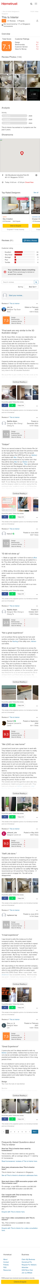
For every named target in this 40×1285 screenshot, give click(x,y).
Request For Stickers (29, 1265)
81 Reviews (11, 21)
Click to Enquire (15, 226)
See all (36, 192)
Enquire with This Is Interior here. (13, 1212)
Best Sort (32, 287)
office (35, 557)
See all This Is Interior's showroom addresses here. (20, 1175)
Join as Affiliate (27, 1273)
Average (8, 257)
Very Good (8, 254)
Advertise (25, 1267)
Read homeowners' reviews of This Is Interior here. (20, 1161)
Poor (6, 260)
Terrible (7, 262)
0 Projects (20, 21)
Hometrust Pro (27, 1262)
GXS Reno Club (27, 1270)
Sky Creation (8, 219)
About (5, 1259)
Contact (6, 1262)
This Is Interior (14, 303)
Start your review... (16, 295)
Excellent (8, 252)
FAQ (4, 1267)
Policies (6, 1265)
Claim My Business (28, 1259)
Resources (7, 1270)
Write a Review (31, 240)
